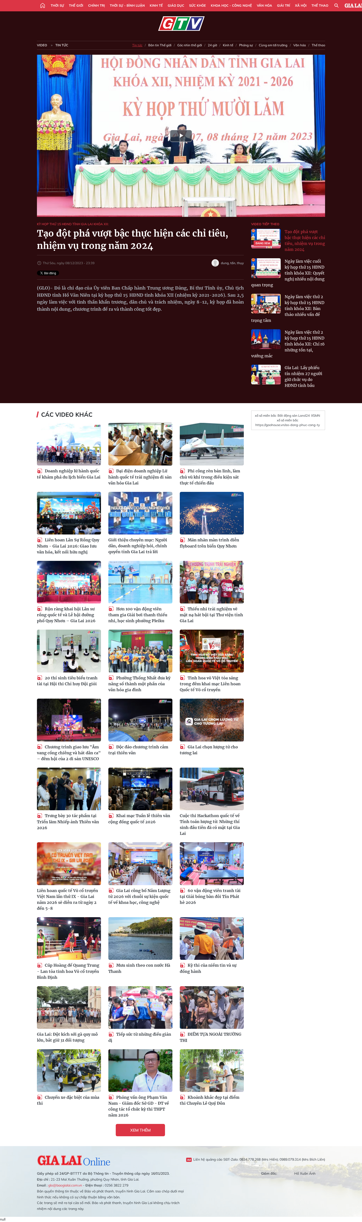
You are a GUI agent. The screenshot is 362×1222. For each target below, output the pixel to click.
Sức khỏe (197, 5)
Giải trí (283, 5)
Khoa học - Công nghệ (231, 5)
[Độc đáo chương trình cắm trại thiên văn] (140, 720)
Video (42, 45)
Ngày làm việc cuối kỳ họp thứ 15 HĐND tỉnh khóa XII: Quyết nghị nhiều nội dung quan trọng (288, 273)
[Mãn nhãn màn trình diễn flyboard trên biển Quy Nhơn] (212, 513)
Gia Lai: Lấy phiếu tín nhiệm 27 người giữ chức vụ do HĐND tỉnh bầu (303, 376)
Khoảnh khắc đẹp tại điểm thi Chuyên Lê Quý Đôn (209, 1100)
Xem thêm (140, 1130)
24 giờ (212, 45)
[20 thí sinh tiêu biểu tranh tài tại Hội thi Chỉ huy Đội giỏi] (69, 651)
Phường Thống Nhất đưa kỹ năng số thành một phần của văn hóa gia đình (139, 683)
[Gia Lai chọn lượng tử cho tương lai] (212, 720)
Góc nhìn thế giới (189, 45)
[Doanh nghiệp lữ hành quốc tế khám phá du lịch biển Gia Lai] (69, 444)
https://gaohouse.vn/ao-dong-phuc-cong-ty (287, 425)
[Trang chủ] (42, 5)
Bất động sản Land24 (294, 415)
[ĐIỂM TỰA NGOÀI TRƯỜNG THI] (212, 1007)
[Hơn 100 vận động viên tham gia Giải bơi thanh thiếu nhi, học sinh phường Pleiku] (140, 582)
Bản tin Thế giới (159, 45)
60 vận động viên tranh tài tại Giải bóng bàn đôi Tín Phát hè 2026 (210, 896)
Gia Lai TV (181, 23)
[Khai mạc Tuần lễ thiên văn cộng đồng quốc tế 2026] (140, 789)
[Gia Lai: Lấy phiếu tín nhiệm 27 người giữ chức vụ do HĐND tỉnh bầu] (266, 374)
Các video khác (66, 414)
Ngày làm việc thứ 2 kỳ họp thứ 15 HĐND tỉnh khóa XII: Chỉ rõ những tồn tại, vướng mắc (288, 344)
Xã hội (301, 5)
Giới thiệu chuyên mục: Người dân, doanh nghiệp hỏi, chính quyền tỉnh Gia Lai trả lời (137, 545)
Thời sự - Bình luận (127, 5)
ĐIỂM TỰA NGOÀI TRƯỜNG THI (210, 1037)
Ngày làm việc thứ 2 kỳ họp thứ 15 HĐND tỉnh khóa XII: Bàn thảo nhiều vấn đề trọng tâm (287, 308)
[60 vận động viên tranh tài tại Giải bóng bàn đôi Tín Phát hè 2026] (212, 863)
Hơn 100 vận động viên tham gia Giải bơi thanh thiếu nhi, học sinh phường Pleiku (137, 614)
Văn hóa (264, 5)
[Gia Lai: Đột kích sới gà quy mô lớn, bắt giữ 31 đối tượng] (69, 1007)
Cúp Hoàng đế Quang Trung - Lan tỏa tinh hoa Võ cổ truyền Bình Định (68, 971)
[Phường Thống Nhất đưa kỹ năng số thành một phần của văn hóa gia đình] (140, 651)
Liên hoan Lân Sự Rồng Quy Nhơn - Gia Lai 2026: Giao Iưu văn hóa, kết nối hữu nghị (68, 545)
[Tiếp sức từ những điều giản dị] (140, 1007)
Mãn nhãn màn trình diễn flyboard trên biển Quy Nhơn (209, 543)
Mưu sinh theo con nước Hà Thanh (139, 968)
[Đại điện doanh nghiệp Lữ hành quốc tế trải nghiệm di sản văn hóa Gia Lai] (140, 444)
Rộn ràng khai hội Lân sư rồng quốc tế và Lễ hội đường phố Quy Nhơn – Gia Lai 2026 (66, 614)
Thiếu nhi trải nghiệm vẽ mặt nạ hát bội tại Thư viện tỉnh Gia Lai (211, 614)
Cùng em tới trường (273, 45)
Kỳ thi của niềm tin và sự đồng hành (208, 968)
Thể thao (320, 5)
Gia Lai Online (74, 1159)
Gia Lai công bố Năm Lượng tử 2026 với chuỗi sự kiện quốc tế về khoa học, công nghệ (139, 896)
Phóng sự (246, 45)
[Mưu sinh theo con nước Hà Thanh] (140, 938)
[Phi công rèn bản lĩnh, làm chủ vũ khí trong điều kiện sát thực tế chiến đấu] (212, 444)
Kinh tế (156, 5)
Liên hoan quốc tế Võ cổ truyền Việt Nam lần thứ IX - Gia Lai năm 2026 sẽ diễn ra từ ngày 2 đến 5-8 (67, 899)
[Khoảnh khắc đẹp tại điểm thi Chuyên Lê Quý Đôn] (212, 1070)
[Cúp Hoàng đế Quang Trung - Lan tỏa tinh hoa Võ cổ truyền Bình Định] (69, 938)
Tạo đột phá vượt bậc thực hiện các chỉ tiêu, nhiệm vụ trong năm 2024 (305, 240)
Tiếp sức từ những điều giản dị (139, 1037)
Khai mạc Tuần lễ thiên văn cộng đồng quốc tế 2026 (139, 818)
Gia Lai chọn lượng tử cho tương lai (209, 750)
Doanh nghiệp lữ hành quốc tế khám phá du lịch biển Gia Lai (68, 474)
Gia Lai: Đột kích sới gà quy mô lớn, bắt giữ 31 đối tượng (67, 1037)
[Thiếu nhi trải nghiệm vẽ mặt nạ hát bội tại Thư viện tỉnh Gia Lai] (212, 582)
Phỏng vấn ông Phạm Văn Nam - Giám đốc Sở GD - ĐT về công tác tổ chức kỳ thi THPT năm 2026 (138, 1106)
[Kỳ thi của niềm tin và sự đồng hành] (212, 938)
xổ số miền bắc (265, 415)
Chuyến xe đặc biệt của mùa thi (68, 1100)
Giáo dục (176, 5)
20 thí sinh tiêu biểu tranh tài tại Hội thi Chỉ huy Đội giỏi (67, 681)
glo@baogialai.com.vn (65, 1185)
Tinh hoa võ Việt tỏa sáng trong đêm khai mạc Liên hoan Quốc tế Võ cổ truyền (210, 683)
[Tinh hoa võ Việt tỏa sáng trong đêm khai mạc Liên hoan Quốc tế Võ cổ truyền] (212, 651)
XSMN (315, 415)
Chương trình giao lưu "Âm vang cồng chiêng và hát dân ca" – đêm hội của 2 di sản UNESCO (69, 752)
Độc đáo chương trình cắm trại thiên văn (138, 750)
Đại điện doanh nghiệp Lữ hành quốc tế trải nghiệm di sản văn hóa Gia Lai (140, 476)
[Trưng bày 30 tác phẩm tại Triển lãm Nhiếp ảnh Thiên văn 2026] (69, 789)
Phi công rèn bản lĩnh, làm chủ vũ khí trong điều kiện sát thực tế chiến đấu (210, 476)
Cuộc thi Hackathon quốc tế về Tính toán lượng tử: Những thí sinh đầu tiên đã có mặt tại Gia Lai (210, 824)
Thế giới (76, 5)
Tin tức (61, 45)
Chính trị (96, 5)
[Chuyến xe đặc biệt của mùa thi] (69, 1070)
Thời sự (57, 5)
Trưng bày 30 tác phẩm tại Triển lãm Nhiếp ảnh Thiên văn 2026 (68, 821)
